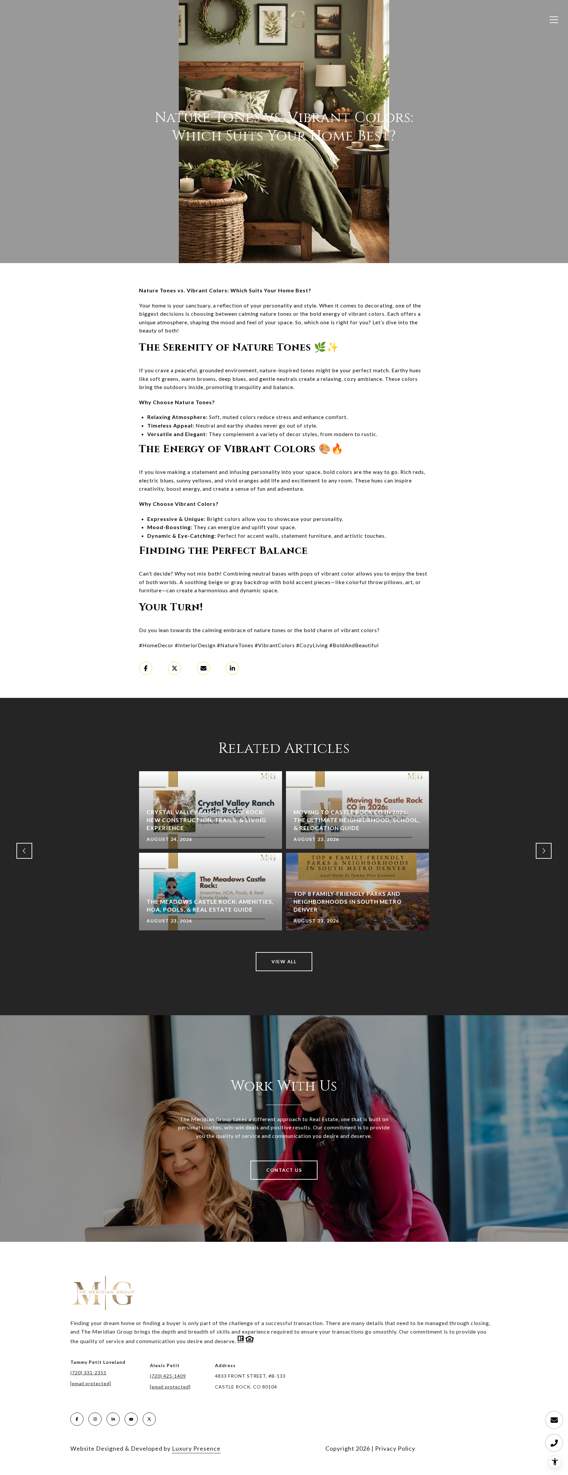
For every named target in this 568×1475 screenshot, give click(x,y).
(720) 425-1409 (168, 1376)
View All (284, 961)
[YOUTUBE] (131, 1419)
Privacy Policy (395, 1448)
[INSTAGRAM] (95, 1419)
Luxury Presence (196, 1448)
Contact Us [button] (284, 1170)
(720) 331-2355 (88, 1372)
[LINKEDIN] (113, 1419)
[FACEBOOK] (76, 1419)
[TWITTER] (149, 1419)
